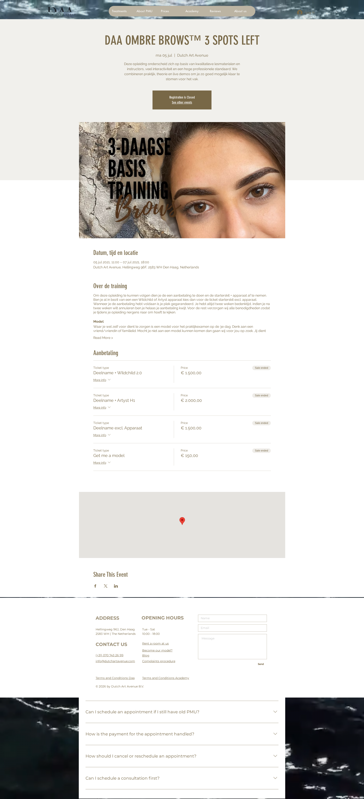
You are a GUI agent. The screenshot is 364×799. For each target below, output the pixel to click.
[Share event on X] (106, 586)
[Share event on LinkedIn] (116, 586)
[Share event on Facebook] (95, 586)
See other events (182, 102)
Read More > (103, 338)
